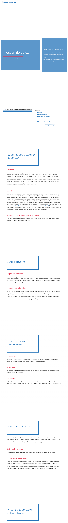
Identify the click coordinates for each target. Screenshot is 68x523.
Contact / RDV (64, 2)
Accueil (23, 2)
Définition (39, 112)
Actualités (59, 2)
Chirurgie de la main (49, 2)
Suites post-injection (42, 118)
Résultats (39, 120)
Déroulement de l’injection (43, 116)
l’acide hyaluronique (35, 183)
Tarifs (55, 2)
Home (4, 58)
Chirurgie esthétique (33, 2)
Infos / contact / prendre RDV (44, 121)
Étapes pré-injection (42, 114)
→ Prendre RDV (50, 125)
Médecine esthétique (41, 2)
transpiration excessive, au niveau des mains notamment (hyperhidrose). (32, 205)
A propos (27, 2)
